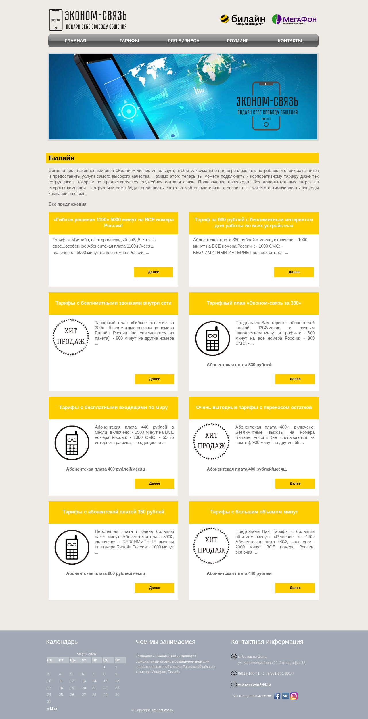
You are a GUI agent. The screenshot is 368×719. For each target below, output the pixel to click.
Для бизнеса (184, 40)
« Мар (52, 709)
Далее (153, 272)
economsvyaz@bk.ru (254, 684)
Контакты (290, 40)
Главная (75, 40)
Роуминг (237, 40)
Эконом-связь (162, 710)
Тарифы (129, 40)
